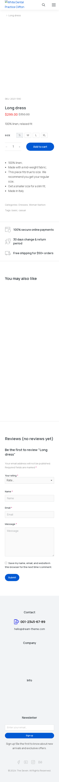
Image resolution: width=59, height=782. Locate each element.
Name (9, 491)
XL (44, 135)
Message (11, 524)
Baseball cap (13, 395)
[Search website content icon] (43, 5)
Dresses (23, 204)
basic (15, 210)
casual (22, 210)
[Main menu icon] (54, 5)
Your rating (11, 475)
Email (8, 508)
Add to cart (40, 146)
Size (7, 135)
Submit (12, 577)
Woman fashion (37, 204)
